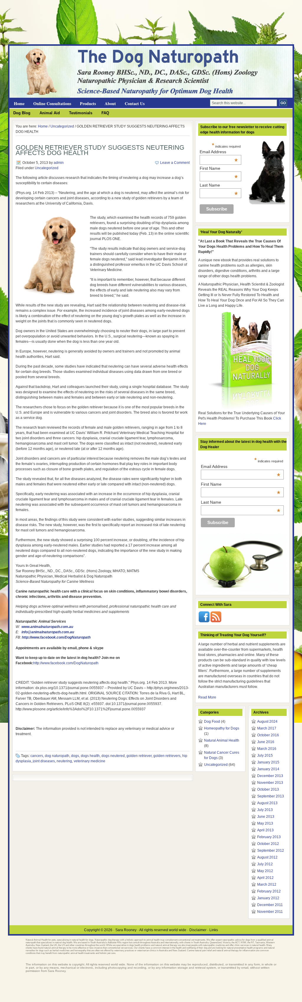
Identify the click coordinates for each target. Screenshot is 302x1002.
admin (59, 163)
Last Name (219, 185)
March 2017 (266, 728)
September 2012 (270, 850)
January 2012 (268, 898)
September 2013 (270, 796)
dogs (75, 756)
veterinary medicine (89, 761)
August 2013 (267, 803)
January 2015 (268, 762)
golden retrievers (166, 756)
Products (88, 103)
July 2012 (265, 864)
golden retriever (139, 756)
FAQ (105, 113)
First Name (219, 168)
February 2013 (269, 837)
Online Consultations (52, 103)
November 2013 (270, 783)
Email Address (219, 151)
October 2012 (268, 844)
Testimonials (80, 113)
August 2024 (267, 721)
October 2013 (268, 789)
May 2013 (265, 823)
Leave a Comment (175, 163)
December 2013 (270, 776)
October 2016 (268, 735)
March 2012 (266, 884)
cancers (36, 756)
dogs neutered (113, 756)
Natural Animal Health (221, 740)
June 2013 (265, 817)
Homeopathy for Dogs (221, 728)
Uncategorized (62, 126)
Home (19, 103)
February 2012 (269, 891)
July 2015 (265, 755)
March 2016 (266, 749)
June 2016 (265, 742)
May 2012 (265, 871)
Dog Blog (21, 113)
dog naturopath (57, 756)
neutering (64, 761)
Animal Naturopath (80, 56)
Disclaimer (197, 930)
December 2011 (270, 905)
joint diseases (44, 761)
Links (213, 930)
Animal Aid (50, 113)
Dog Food (212, 721)
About (110, 103)
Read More (207, 697)
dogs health (90, 756)
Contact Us (135, 103)
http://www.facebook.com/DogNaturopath (56, 637)
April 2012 (265, 878)
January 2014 (268, 769)
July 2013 (265, 810)
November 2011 (270, 912)
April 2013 (265, 830)
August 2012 (267, 857)
